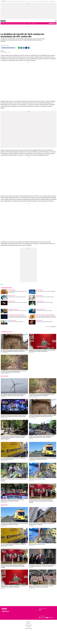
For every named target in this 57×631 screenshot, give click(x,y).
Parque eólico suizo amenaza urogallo (12, 1)
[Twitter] (26, 48)
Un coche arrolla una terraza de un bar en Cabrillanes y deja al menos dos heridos (13, 458)
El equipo (28, 623)
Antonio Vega (3, 396)
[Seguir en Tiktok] (48, 617)
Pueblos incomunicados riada (52, 1)
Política (7, 23)
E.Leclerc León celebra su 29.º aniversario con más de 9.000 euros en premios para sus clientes (41, 586)
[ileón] (8, 608)
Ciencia (19, 23)
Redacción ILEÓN (4, 417)
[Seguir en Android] (39, 609)
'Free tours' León (33, 1)
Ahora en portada (4, 376)
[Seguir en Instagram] (45, 617)
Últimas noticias (4, 505)
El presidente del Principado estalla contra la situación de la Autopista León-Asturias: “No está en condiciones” (42, 565)
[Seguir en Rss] (51, 617)
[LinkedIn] (29, 48)
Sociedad (15, 23)
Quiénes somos (28, 621)
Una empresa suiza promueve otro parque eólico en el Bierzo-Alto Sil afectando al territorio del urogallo (13, 395)
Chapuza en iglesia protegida (39, 1)
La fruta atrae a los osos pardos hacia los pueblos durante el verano (14, 479)
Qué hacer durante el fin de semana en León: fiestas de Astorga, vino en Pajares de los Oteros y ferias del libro (13, 416)
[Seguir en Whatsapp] (50, 617)
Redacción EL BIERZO (4, 439)
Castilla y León (34, 23)
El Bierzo (28, 23)
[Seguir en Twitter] (41, 617)
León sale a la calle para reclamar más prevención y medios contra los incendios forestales (12, 500)
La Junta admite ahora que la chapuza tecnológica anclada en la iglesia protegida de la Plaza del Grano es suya (14, 350)
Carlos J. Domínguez (4, 352)
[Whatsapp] (19, 48)
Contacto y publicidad (28, 628)
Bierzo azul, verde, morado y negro (37, 479)
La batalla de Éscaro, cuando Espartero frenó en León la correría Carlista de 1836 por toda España (13, 371)
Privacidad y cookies (28, 625)
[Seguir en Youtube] (47, 617)
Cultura (11, 23)
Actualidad (3, 23)
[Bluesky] (24, 48)
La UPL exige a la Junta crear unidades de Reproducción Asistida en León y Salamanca (42, 524)
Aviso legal (28, 626)
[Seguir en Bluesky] (39, 617)
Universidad (24, 23)
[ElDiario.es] (52, 23)
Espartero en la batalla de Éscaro (21, 1)
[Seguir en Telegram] (43, 617)
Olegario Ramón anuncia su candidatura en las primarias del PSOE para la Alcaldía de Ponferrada (42, 350)
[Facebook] (21, 48)
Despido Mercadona (45, 1)
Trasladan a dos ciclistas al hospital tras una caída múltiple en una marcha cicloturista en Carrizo (42, 458)
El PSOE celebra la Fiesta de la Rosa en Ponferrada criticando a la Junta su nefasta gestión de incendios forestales (41, 501)
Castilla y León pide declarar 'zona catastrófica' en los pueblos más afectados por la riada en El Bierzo (41, 436)
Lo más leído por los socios (6, 331)
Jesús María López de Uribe (5, 373)
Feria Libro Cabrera (28, 1)
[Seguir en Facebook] (42, 617)
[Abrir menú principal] (55, 20)
